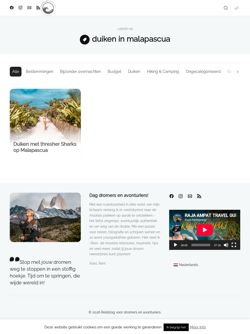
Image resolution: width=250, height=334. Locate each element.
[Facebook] (171, 196)
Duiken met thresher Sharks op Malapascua (44, 147)
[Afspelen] (175, 245)
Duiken (134, 71)
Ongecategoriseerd (203, 71)
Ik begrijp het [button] (176, 327)
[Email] (190, 196)
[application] (204, 230)
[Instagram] (180, 196)
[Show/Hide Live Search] (225, 8)
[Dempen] (226, 245)
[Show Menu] (236, 8)
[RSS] (199, 196)
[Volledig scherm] (233, 245)
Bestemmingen (39, 71)
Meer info (198, 327)
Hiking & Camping (163, 71)
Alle (15, 71)
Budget (114, 71)
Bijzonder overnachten (80, 71)
